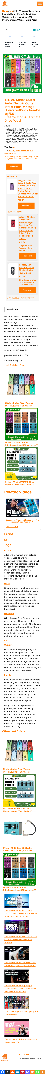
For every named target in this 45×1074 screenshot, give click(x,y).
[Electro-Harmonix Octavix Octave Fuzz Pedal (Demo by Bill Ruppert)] (16, 953)
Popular (17, 153)
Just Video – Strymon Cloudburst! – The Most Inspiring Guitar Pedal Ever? (22, 521)
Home (5, 11)
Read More (14, 166)
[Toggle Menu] (40, 4)
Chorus (11, 150)
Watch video (12, 526)
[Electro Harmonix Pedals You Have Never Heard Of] (16, 1028)
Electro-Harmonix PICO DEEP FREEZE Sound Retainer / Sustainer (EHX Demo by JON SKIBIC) (21, 913)
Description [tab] (12, 309)
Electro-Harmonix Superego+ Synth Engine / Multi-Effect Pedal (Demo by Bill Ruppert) (20, 988)
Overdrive (8, 153)
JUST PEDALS (23, 1054)
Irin (11, 11)
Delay (17, 150)
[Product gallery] (22, 73)
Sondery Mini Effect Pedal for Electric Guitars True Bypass (26, 268)
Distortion (25, 150)
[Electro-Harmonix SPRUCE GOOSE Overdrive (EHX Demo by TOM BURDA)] (16, 927)
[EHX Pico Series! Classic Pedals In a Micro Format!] (16, 1003)
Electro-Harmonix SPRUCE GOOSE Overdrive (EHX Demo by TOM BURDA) (20, 939)
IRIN (31, 150)
